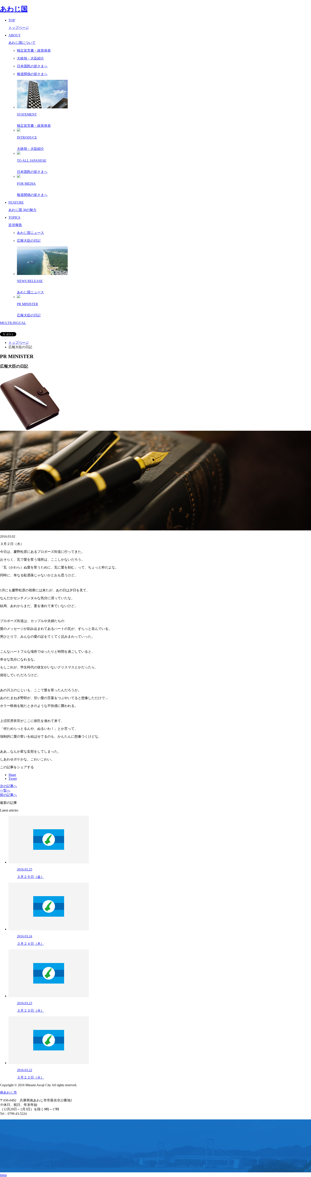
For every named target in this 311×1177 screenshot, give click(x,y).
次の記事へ (8, 786)
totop (3, 1175)
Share (12, 775)
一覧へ (5, 790)
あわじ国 (14, 9)
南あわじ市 (8, 1092)
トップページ (18, 342)
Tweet (12, 778)
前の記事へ (8, 795)
